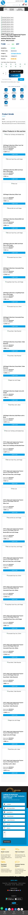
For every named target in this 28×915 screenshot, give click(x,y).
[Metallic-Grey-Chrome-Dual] (1, 66)
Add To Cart (17, 71)
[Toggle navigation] (26, 5)
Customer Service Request (20, 865)
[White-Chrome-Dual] (6, 66)
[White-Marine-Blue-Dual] (15, 66)
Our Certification (8, 884)
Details (13, 58)
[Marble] (24, 64)
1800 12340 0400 (20, 1)
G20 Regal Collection (16, 53)
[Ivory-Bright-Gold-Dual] (6, 64)
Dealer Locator (5, 851)
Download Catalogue (4, 865)
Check (21, 79)
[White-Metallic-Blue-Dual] (10, 64)
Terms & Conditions (21, 883)
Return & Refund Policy (12, 883)
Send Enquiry (7, 841)
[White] (1, 64)
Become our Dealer (19, 884)
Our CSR (13, 884)
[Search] (19, 5)
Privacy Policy (5, 883)
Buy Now (15, 75)
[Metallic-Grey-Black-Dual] (20, 64)
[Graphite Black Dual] (20, 66)
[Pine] (10, 66)
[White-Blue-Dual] (15, 64)
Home (5, 9)
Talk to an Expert (19, 851)
